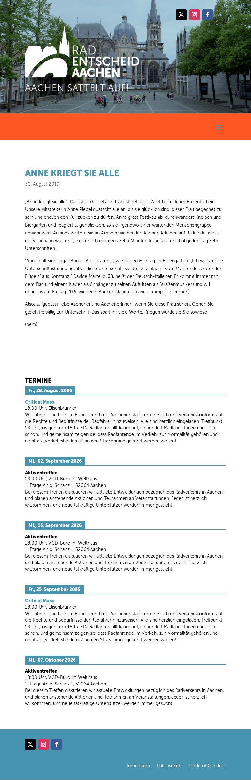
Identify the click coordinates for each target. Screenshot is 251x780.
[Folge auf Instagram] (194, 14)
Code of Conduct (207, 765)
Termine (38, 380)
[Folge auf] (220, 14)
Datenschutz (170, 765)
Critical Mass (39, 402)
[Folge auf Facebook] (207, 14)
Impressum (138, 765)
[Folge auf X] (181, 14)
